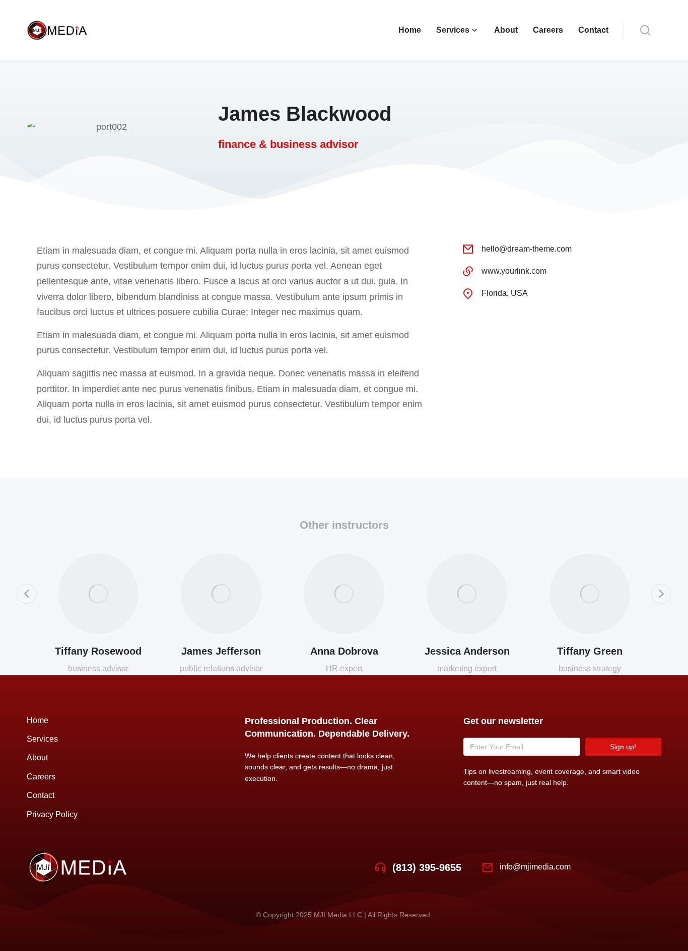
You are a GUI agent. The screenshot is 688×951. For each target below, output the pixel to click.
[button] (27, 594)
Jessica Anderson (467, 651)
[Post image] (98, 593)
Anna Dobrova (344, 651)
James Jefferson (221, 651)
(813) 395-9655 (426, 867)
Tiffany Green (590, 651)
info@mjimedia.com (535, 866)
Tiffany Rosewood (98, 651)
